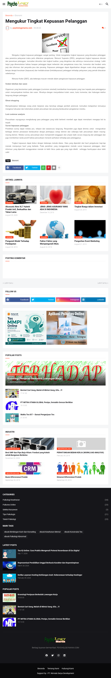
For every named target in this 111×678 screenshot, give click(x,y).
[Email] (54, 167)
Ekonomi (18, 16)
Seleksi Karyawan (55, 509)
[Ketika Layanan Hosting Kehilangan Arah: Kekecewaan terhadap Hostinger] (9, 578)
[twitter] (52, 655)
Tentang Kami (53, 668)
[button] (3, 4)
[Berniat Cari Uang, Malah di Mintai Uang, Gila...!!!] (12, 393)
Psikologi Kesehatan (55, 500)
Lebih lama (102, 283)
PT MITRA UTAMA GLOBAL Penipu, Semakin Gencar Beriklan (46, 402)
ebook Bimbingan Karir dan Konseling (20, 532)
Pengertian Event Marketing (87, 241)
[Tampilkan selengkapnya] (59, 167)
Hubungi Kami (68, 668)
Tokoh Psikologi (55, 519)
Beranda (9, 16)
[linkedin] (64, 655)
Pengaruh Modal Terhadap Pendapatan (17, 242)
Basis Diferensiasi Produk (16, 477)
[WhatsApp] (43, 167)
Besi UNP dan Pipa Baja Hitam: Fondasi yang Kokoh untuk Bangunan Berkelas (27, 453)
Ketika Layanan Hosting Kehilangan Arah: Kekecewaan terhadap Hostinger (50, 575)
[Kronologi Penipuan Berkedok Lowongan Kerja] (9, 597)
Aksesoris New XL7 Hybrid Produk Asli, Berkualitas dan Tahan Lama (18, 209)
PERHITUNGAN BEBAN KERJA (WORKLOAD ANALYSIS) (80, 452)
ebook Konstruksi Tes (73, 532)
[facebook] (46, 655)
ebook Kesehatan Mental (50, 532)
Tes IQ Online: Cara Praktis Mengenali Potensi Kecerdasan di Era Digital (48, 550)
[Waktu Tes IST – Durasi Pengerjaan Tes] (12, 417)
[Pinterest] (48, 167)
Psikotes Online (55, 505)
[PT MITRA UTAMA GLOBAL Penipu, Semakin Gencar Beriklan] (12, 405)
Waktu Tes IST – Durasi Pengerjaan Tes (37, 414)
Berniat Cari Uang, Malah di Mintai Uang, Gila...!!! (41, 390)
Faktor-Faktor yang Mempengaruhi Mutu (49, 242)
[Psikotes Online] (25, 344)
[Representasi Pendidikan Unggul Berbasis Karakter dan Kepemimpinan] (9, 566)
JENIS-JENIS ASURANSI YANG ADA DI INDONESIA (54, 208)
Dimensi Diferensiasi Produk (69, 477)
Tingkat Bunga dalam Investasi (88, 206)
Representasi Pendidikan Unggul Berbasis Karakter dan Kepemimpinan (48, 563)
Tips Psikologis (55, 514)
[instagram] (58, 655)
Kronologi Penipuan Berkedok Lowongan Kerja (38, 594)
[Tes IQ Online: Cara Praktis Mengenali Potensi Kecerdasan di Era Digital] (9, 553)
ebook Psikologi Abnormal (15, 536)
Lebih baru (8, 283)
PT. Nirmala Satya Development (61, 673)
